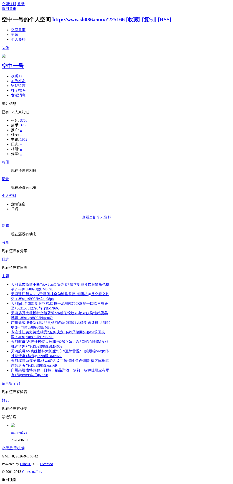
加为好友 (18, 81)
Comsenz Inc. (32, 472)
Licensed (46, 464)
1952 (23, 139)
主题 (14, 35)
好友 (5, 400)
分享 (5, 242)
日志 (5, 259)
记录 (5, 179)
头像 (5, 48)
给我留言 (18, 86)
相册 (5, 162)
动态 (5, 226)
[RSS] (164, 19)
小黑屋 (7, 448)
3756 (23, 120)
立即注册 (9, 4)
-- (21, 130)
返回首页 (9, 9)
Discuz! (25, 464)
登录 (21, 4)
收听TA (17, 76)
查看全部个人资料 (96, 217)
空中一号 (13, 66)
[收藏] (133, 19)
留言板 (7, 383)
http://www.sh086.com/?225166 (88, 19)
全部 (16, 383)
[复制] (149, 19)
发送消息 (18, 95)
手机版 (18, 448)
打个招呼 (18, 90)
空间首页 (18, 30)
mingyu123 (19, 432)
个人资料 (18, 39)
